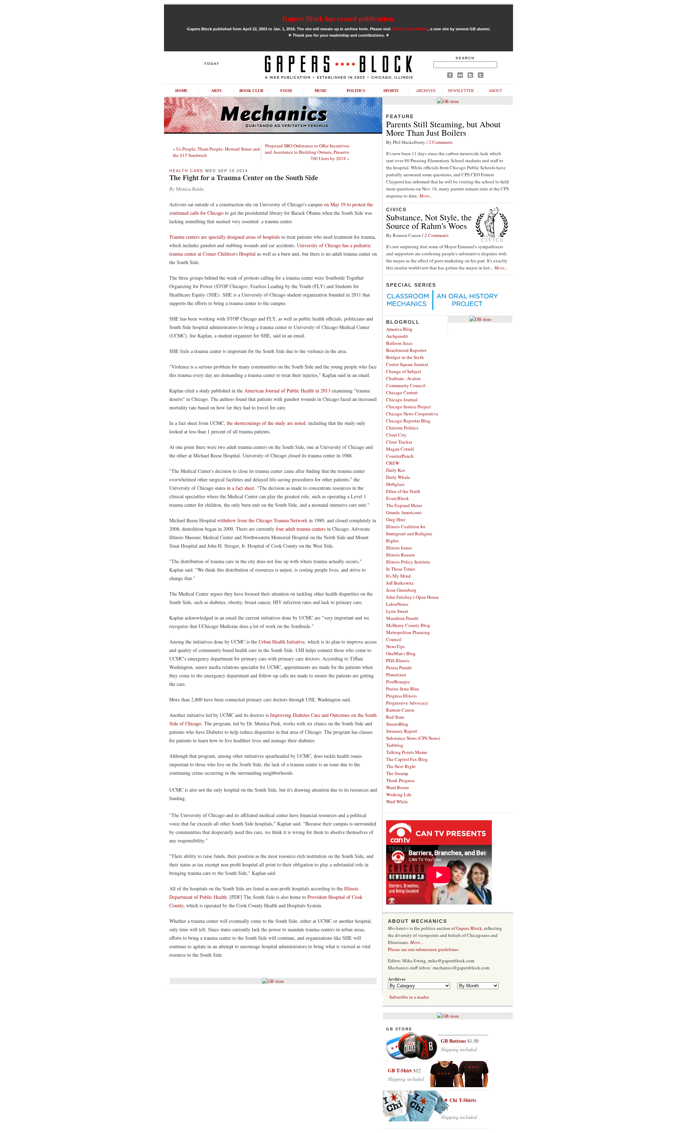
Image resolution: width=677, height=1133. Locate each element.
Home (181, 91)
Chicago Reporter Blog (408, 421)
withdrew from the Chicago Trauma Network (262, 520)
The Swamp (397, 773)
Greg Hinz (395, 519)
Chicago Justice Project (408, 406)
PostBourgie (398, 681)
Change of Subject (403, 371)
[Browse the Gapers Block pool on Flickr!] (460, 76)
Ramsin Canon (400, 710)
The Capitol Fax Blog (407, 759)
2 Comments (441, 142)
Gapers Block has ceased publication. (338, 18)
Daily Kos (395, 470)
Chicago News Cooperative (412, 413)
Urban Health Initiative (281, 641)
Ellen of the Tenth (403, 491)
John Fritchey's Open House (412, 597)
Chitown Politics (402, 428)
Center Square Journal (407, 364)
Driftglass (395, 484)
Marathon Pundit (402, 618)
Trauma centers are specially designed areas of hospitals (224, 236)
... (416, 942)
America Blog (399, 329)
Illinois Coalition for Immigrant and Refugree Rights (409, 533)
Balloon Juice (399, 343)
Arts (216, 91)
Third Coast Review (410, 29)
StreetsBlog (397, 724)
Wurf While (397, 801)
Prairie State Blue (402, 689)
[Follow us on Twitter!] (470, 76)
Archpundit (397, 336)
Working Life (398, 794)
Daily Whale (398, 477)
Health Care (186, 171)
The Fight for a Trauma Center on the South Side (243, 177)
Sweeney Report (401, 731)
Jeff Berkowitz (400, 583)
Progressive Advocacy (407, 703)
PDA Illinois (397, 660)
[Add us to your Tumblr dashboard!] (480, 76)
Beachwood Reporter (406, 350)
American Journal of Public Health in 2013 (287, 390)
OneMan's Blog (401, 653)
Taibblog (394, 745)
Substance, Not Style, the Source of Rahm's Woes (429, 221)
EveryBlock (397, 498)
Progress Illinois (401, 696)
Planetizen (396, 674)
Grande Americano (404, 512)
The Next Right (401, 766)
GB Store (399, 1029)
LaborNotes (397, 604)
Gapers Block (469, 928)
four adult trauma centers (300, 528)
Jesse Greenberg (401, 590)
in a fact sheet (240, 488)
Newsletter (461, 91)
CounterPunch (400, 456)
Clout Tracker (399, 442)
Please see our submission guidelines (423, 949)
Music (321, 91)
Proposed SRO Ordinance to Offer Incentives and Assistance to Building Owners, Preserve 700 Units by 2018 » (307, 152)
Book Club (251, 91)
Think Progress (400, 780)
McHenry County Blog (408, 625)
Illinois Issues (399, 547)
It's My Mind (398, 576)
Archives (425, 91)
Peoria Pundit (399, 667)
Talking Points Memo (406, 752)
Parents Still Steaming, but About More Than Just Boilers (443, 128)
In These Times (400, 569)
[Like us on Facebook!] (450, 76)
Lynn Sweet (397, 611)
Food (286, 91)
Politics (356, 91)
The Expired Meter (404, 505)
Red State (395, 717)
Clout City (396, 435)
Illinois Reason (400, 555)
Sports (390, 91)
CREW (393, 463)
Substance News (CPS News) (413, 738)
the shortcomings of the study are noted (266, 423)
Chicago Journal (401, 399)
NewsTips (395, 646)
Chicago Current (402, 392)
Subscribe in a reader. (409, 997)
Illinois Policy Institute (408, 562)
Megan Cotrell (400, 449)
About (495, 91)
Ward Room (397, 787)
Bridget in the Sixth (405, 357)
